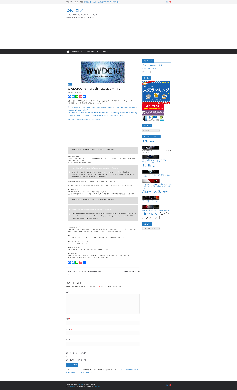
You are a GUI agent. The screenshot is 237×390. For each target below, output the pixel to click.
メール (69, 329)
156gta (80, 92)
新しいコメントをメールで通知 (76, 353)
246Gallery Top (77, 51)
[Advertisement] (118, 35)
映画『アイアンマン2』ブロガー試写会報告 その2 (84, 272)
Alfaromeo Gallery (155, 191)
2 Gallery (148, 141)
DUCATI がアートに (130, 271)
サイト (68, 340)
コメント (70, 292)
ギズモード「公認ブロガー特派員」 (152, 65)
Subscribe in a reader (149, 68)
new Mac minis (105, 172)
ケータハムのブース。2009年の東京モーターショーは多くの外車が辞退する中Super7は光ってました (156, 186)
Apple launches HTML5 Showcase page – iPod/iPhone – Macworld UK (92, 209)
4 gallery (148, 165)
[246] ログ (74, 10)
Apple (69, 84)
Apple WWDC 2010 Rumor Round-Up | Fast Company (84, 119)
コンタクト (104, 51)
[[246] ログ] (68, 51)
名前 (68, 319)
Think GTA (149, 214)
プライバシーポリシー (91, 51)
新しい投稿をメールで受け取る (76, 360)
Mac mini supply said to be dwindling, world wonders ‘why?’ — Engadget (95, 168)
